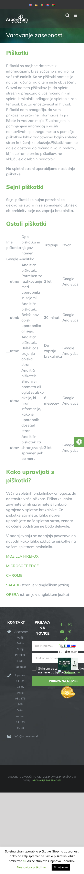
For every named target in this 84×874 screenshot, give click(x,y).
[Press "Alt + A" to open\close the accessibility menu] (79, 442)
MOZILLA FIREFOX (22, 556)
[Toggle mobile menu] (76, 15)
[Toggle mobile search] (67, 15)
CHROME (14, 575)
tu (24, 861)
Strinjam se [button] (61, 867)
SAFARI (12, 585)
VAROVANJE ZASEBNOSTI (46, 780)
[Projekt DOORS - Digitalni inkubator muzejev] (68, 652)
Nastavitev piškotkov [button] (31, 867)
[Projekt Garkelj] (68, 646)
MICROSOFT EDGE (22, 565)
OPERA (12, 594)
